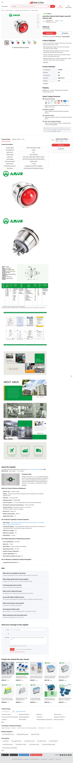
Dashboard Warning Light (22, 734)
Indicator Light (34, 10)
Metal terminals (22, 719)
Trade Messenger (24, 755)
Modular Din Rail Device (24, 714)
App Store (5, 755)
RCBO (18, 522)
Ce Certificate (5, 741)
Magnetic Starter (7, 524)
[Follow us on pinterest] (69, 755)
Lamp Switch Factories (29, 741)
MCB (12, 522)
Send (12, 649)
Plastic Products (57, 714)
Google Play (13, 755)
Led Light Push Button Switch (48, 744)
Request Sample (66, 36)
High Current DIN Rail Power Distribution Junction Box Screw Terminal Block (65, 700)
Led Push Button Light (7, 744)
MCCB (24, 522)
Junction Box (39, 717)
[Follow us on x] (62, 755)
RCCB (15, 522)
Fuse (20, 524)
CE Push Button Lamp (34, 744)
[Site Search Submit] (52, 6)
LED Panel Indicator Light (8, 734)
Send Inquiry (49, 33)
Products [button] (14, 6)
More (2, 750)
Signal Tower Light (35, 734)
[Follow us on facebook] (60, 755)
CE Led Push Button (53, 741)
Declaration (51, 759)
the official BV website (34, 469)
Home (2, 10)
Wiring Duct (39, 714)
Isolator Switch (29, 522)
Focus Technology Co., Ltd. (26, 759)
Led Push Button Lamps (20, 744)
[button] (2, 2)
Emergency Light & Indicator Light (22, 10)
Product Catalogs (22, 711)
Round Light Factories (16, 741)
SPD (21, 522)
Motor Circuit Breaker (39, 522)
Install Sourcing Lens (37, 755)
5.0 (58, 141)
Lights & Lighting (9, 10)
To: (8, 633)
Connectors (4, 719)
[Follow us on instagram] (64, 755)
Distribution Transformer (59, 717)
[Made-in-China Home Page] (36, 2)
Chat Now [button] (65, 33)
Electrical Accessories (59, 719)
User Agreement (44, 759)
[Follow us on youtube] (66, 755)
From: (8, 630)
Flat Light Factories (41, 741)
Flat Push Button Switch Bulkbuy (10, 748)
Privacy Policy (58, 759)
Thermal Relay (14, 524)
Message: (7, 637)
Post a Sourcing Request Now (17, 652)
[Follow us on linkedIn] (71, 755)
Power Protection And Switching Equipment (11, 717)
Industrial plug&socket (24, 717)
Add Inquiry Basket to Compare (21, 47)
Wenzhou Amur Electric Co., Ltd (50, 20)
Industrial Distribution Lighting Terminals (45, 719)
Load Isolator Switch (6, 714)
